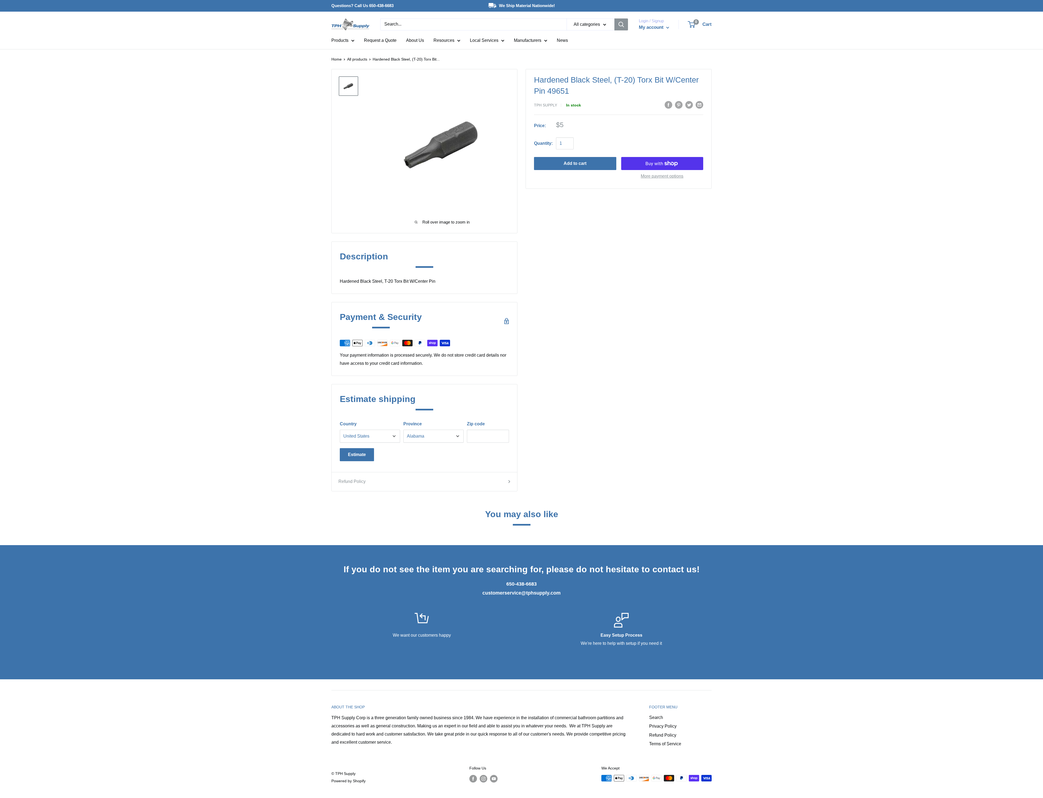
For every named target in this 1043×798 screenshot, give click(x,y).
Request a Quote (380, 40)
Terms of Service (665, 744)
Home (336, 59)
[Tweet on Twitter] (689, 104)
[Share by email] (699, 104)
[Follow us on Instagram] (483, 779)
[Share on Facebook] (668, 104)
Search (656, 717)
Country (348, 424)
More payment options (662, 176)
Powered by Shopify (348, 781)
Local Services (484, 40)
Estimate (357, 454)
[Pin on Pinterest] (679, 104)
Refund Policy (352, 481)
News (562, 40)
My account (652, 27)
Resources (443, 40)
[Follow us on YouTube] (494, 779)
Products (339, 40)
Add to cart (575, 163)
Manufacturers (527, 40)
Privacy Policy (663, 726)
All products (357, 59)
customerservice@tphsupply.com (521, 593)
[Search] (621, 24)
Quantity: (543, 143)
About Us (415, 40)
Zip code (476, 424)
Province (412, 424)
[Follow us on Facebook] (473, 779)
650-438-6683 (521, 584)
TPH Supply (545, 105)
